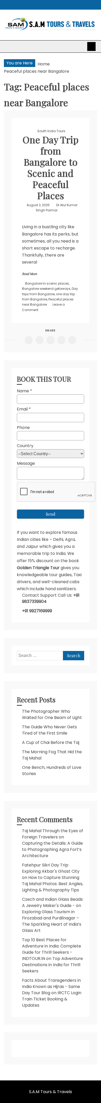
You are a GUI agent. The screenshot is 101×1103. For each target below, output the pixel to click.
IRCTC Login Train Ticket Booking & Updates (51, 999)
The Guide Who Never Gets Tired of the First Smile (49, 730)
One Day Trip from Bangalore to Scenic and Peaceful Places (50, 167)
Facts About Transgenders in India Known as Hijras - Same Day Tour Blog (51, 986)
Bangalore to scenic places (47, 283)
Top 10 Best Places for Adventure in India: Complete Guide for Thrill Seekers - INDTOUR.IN (51, 949)
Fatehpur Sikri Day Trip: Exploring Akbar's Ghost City (51, 868)
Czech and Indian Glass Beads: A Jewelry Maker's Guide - (52, 902)
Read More (29, 274)
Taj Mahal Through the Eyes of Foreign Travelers (52, 834)
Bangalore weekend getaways (46, 288)
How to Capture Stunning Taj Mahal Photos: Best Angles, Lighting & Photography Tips (52, 884)
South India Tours (51, 131)
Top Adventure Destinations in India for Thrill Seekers (52, 965)
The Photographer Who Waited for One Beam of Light (52, 714)
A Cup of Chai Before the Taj (50, 742)
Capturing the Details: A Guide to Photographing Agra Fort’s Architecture (52, 849)
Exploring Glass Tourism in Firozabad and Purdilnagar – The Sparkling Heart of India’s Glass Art (51, 921)
